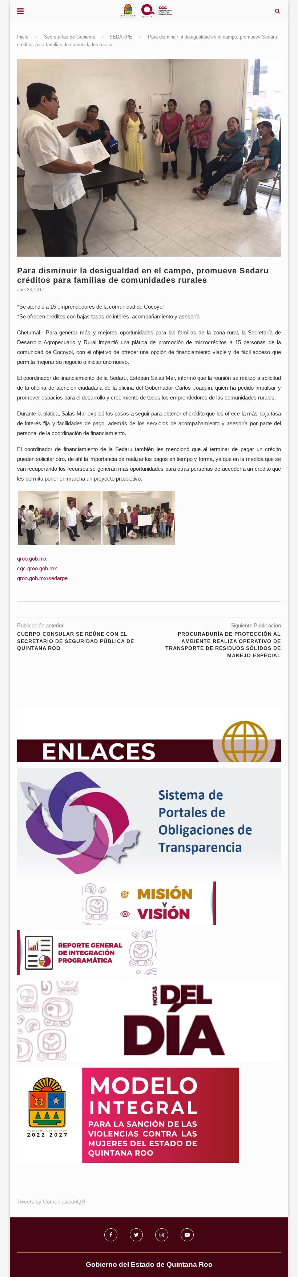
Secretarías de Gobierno (69, 37)
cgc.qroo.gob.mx (37, 568)
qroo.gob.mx (32, 558)
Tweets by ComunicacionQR (51, 1201)
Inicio (22, 37)
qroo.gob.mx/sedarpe (42, 578)
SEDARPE (120, 37)
